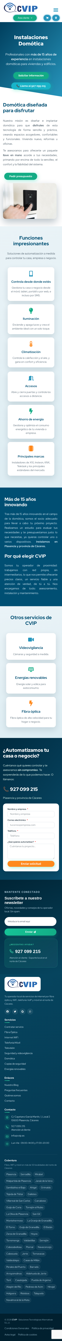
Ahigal (33, 1187)
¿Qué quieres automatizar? (21, 842)
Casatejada (21, 1280)
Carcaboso (40, 1200)
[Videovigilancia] (31, 639)
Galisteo (32, 1194)
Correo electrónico (17, 820)
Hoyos (34, 1233)
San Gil (36, 1214)
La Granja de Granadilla (39, 1220)
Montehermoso (14, 1220)
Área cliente (23, 17)
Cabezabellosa (14, 1247)
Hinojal (51, 1286)
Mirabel (39, 1174)
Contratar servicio (14, 1026)
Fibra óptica (31, 711)
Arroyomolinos (14, 1273)
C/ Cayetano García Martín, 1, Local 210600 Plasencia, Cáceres (30, 1118)
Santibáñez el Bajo (15, 1187)
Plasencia (11, 1174)
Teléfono (12, 831)
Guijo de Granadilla (29, 1227)
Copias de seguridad (15, 1063)
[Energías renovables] (31, 669)
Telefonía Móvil (12, 1042)
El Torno (10, 1227)
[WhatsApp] (30, 1011)
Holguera (11, 1293)
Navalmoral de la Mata (17, 1300)
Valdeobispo (12, 1260)
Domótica (10, 1058)
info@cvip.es (17, 1135)
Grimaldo (46, 1187)
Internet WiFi (11, 1037)
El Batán (48, 1227)
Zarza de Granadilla (16, 1233)
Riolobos (24, 1293)
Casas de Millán (32, 1260)
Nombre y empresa (17, 809)
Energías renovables (31, 677)
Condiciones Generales (17, 1328)
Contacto (10, 1100)
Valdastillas (29, 1240)
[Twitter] (15, 1011)
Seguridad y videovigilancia (19, 1053)
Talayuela (38, 1293)
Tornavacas (38, 1253)
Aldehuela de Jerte (36, 1273)
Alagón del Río (13, 1286)
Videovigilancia (31, 647)
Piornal (29, 1247)
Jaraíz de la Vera (43, 1180)
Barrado (34, 1267)
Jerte (25, 1253)
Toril (8, 1280)
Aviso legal (10, 1334)
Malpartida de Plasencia (18, 1180)
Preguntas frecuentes (16, 1090)
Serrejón (44, 1240)
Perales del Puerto (15, 1267)
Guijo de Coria (13, 1207)
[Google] (23, 1011)
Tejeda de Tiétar (14, 1194)
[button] (56, 10)
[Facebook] (8, 1011)
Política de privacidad (42, 1328)
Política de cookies (27, 1334)
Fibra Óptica (11, 1032)
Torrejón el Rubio (34, 1207)
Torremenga (12, 1240)
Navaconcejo (44, 1247)
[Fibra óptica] (31, 703)
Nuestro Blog (11, 1085)
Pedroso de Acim (34, 1286)
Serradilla (25, 1174)
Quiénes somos (13, 1095)
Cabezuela (11, 1253)
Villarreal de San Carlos (18, 1200)
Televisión (10, 1048)
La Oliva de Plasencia (17, 1214)
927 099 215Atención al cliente (20, 1128)
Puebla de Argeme (41, 1280)
